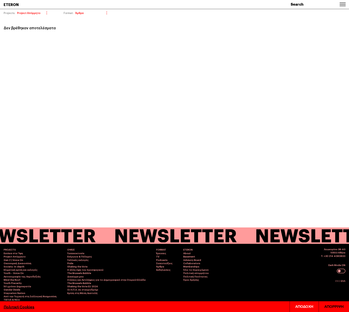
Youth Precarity (13, 283)
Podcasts (161, 259)
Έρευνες (161, 253)
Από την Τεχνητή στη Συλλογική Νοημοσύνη (30, 296)
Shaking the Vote (77, 266)
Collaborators (191, 263)
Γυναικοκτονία (75, 253)
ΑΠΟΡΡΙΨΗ (334, 307)
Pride (70, 263)
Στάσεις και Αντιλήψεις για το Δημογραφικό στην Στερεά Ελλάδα (106, 279)
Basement (189, 256)
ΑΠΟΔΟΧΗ (304, 307)
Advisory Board (192, 259)
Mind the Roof (12, 279)
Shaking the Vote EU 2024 (82, 286)
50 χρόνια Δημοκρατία (17, 286)
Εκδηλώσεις (163, 269)
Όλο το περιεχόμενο (196, 269)
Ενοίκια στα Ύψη (13, 253)
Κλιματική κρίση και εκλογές (20, 269)
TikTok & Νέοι (12, 299)
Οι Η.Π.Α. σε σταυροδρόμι (82, 289)
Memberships (191, 266)
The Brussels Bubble (79, 273)
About (187, 253)
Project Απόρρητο (15, 256)
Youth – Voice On (14, 273)
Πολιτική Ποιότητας (195, 276)
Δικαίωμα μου (75, 276)
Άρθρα (160, 266)
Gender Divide (12, 289)
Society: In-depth (14, 266)
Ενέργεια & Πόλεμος (79, 256)
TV (157, 256)
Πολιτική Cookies (19, 307)
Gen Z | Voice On (13, 259)
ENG (338, 280)
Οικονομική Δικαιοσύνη (17, 263)
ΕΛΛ (343, 280)
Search (297, 4)
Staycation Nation (14, 293)
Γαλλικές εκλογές (78, 259)
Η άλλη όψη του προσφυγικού (85, 269)
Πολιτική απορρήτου (196, 273)
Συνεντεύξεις (164, 263)
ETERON (11, 4)
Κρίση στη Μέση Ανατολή (82, 293)
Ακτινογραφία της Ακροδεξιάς (22, 276)
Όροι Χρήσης (191, 279)
